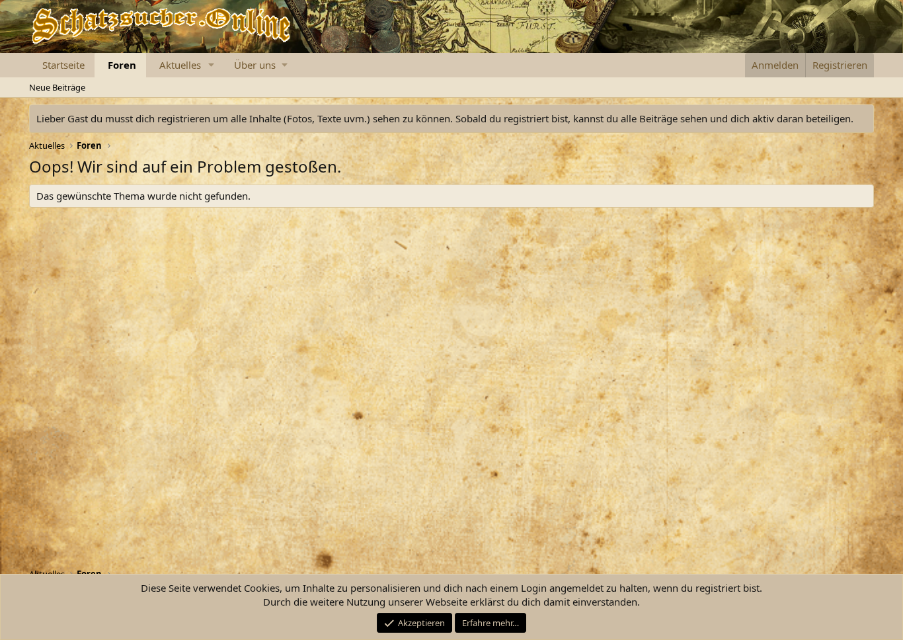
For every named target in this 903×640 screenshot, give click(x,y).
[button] (211, 65)
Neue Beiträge (57, 87)
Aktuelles (180, 64)
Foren (122, 64)
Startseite (63, 64)
